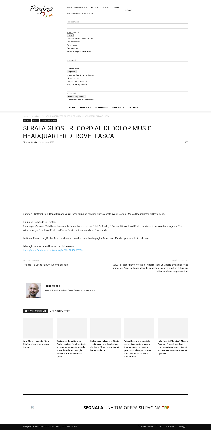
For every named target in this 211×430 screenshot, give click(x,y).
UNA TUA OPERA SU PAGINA (126, 407)
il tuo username (73, 22)
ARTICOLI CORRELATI (35, 311)
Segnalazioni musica (48, 121)
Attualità (35, 116)
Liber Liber (105, 7)
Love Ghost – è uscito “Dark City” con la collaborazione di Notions (36, 344)
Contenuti (101, 107)
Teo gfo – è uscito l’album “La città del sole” (46, 264)
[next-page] (25, 362)
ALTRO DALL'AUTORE (59, 311)
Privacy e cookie (73, 45)
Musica (35, 121)
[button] (184, 107)
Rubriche (85, 107)
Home (72, 107)
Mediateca (118, 107)
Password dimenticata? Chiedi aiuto (81, 38)
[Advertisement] (79, 386)
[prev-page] (24, 362)
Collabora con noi (81, 7)
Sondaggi (116, 7)
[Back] (125, 7)
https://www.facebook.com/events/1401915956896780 (52, 250)
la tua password (73, 32)
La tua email (71, 60)
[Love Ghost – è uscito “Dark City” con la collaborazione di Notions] (38, 328)
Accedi (69, 7)
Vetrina (133, 107)
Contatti (94, 7)
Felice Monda (31, 142)
